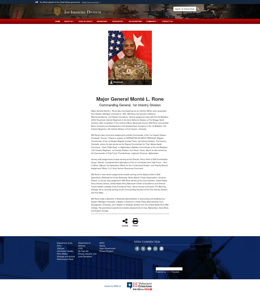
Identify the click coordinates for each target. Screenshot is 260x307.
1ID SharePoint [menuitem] (135, 21)
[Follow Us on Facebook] (137, 248)
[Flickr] (161, 248)
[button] (91, 2)
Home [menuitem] (57, 21)
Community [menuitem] (151, 21)
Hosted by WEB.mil (112, 286)
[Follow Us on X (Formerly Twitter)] (143, 248)
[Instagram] (155, 248)
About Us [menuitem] (68, 21)
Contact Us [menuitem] (167, 21)
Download (118, 82)
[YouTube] (149, 248)
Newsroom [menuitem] (102, 21)
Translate (175, 272)
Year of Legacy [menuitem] (85, 21)
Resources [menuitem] (117, 21)
